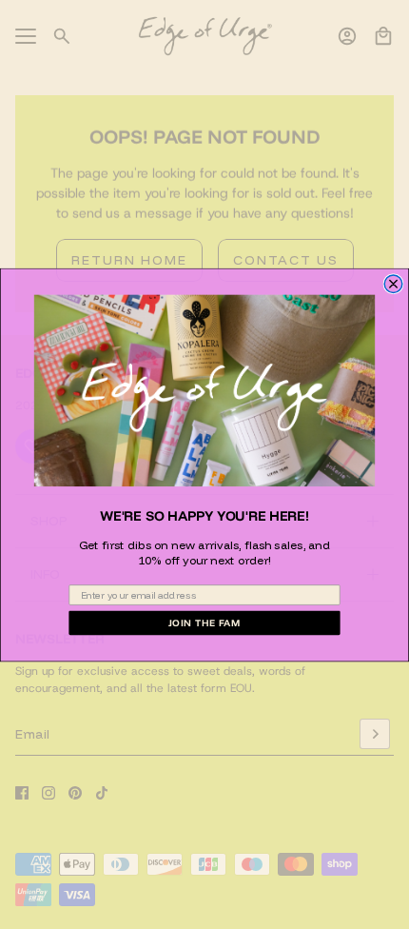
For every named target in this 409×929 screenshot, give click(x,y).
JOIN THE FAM (205, 622)
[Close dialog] (393, 283)
